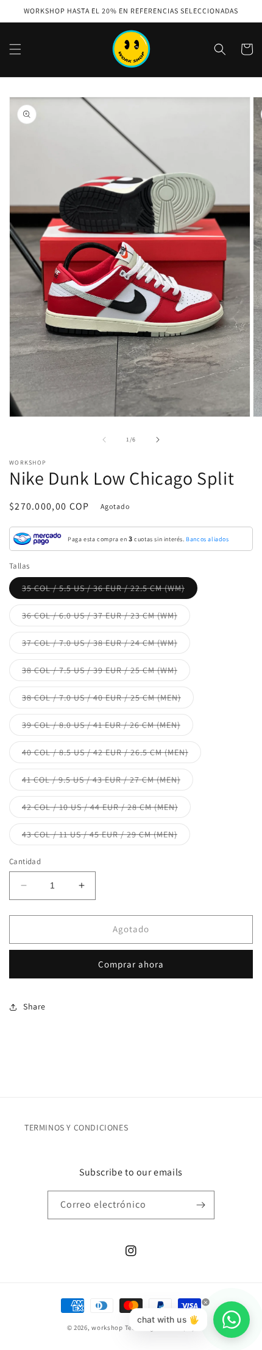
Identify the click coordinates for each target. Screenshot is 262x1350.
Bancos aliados (207, 539)
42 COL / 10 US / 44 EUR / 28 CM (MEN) (106, 809)
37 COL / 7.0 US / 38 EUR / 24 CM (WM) (106, 645)
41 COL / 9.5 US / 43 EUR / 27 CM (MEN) (107, 782)
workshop (107, 1327)
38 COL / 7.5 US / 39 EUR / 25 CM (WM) (106, 672)
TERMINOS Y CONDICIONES (76, 1127)
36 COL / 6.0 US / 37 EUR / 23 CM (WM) (106, 617)
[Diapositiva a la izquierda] (104, 439)
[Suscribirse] (200, 1205)
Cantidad (25, 861)
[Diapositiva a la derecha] (157, 439)
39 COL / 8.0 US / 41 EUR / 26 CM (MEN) (107, 727)
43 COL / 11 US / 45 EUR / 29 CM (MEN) (106, 836)
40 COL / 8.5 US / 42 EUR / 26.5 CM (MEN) (111, 754)
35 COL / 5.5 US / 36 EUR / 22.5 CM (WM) (109, 590)
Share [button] (34, 1006)
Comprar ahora (131, 964)
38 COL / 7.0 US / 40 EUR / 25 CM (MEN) (108, 699)
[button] (15, 49)
